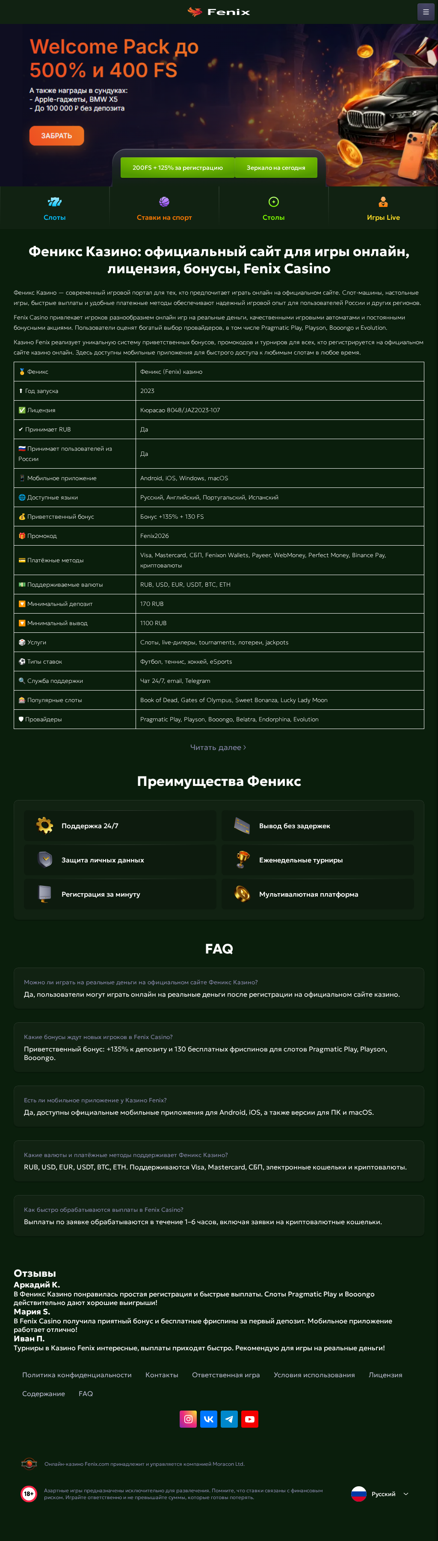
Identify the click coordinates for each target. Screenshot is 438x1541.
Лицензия (385, 1374)
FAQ (86, 1393)
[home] (219, 12)
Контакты (161, 1374)
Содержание (43, 1393)
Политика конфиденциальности (77, 1374)
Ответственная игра (226, 1374)
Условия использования (314, 1374)
